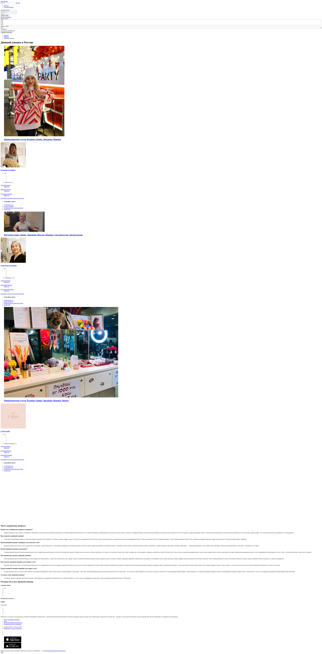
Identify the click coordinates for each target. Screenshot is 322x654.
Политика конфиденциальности (13, 622)
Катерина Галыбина (8, 170)
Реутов (18, 3)
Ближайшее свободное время (9, 198)
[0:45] (161, 24)
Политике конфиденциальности (56, 650)
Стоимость (4, 29)
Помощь (6, 5)
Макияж (6, 37)
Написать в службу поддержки (13, 628)
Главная (6, 35)
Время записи (5, 18)
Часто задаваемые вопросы (11, 619)
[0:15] (161, 21)
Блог (5, 621)
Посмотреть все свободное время (13, 208)
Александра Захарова (9, 265)
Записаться (21, 198)
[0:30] (161, 23)
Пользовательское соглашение (12, 624)
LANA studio (5, 431)
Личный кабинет (9, 7)
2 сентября (8, 206)
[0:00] (161, 20)
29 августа (8, 205)
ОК (2, 652)
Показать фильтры (6, 17)
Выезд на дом (4, 26)
